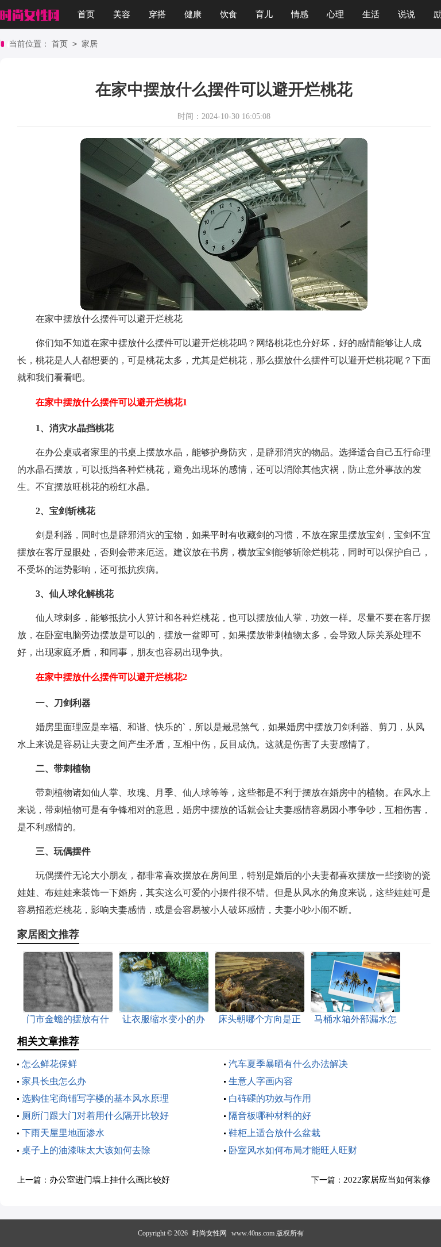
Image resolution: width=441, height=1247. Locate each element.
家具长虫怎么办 (54, 1081)
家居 (90, 44)
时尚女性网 (209, 1233)
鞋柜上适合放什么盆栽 (274, 1133)
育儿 (264, 14)
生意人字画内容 (261, 1081)
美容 (121, 14)
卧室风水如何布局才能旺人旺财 (293, 1150)
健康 (193, 14)
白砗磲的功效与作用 (270, 1098)
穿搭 (157, 14)
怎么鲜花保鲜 (49, 1064)
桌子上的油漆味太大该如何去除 (86, 1150)
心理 (335, 14)
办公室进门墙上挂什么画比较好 (109, 1179)
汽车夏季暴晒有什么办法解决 (288, 1064)
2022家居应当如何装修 (387, 1179)
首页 (86, 14)
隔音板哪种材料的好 (270, 1116)
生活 (371, 14)
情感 (299, 14)
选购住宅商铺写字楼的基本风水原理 (95, 1098)
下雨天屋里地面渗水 (63, 1133)
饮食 (228, 14)
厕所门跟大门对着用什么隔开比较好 (95, 1116)
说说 (406, 14)
